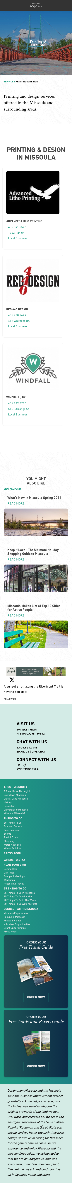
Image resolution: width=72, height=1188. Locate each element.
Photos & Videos (12, 920)
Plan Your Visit (15, 864)
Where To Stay (14, 860)
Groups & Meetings (14, 876)
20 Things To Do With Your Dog (20, 903)
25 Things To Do (12, 822)
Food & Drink (11, 837)
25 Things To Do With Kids (18, 896)
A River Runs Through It (17, 791)
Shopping (9, 841)
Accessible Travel (14, 883)
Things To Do (13, 818)
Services (9, 81)
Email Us (23, 751)
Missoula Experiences (16, 913)
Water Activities (12, 844)
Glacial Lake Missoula (16, 798)
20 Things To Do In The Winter (20, 900)
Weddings (9, 879)
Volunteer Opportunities (17, 924)
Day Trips (9, 872)
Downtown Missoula (15, 794)
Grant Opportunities (15, 927)
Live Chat (38, 751)
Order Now (36, 997)
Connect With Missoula (21, 909)
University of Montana (16, 809)
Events (7, 833)
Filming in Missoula (14, 916)
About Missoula (15, 787)
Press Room (12, 853)
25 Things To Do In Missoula (19, 892)
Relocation (9, 805)
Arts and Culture (13, 826)
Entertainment (12, 830)
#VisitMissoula (28, 769)
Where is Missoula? (14, 813)
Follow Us (10, 699)
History (8, 802)
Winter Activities (13, 848)
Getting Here (10, 868)
